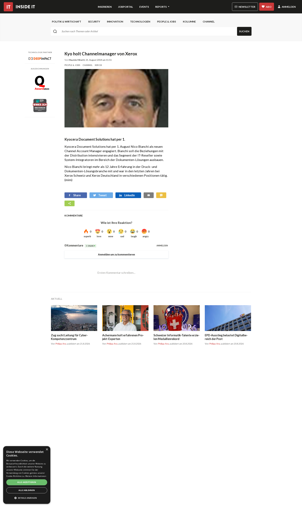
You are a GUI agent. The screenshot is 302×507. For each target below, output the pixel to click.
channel (209, 21)
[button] (26, 498)
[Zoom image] (116, 98)
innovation (115, 21)
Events (144, 6)
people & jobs (166, 21)
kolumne (189, 21)
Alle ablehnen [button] (27, 490)
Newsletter (247, 6)
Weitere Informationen (35, 476)
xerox (98, 65)
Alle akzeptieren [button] (26, 482)
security (94, 21)
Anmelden (289, 6)
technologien (140, 21)
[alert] (26, 475)
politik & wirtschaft (66, 21)
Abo (268, 6)
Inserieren (105, 6)
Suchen (244, 31)
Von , (59, 343)
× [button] (47, 449)
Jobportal (125, 6)
